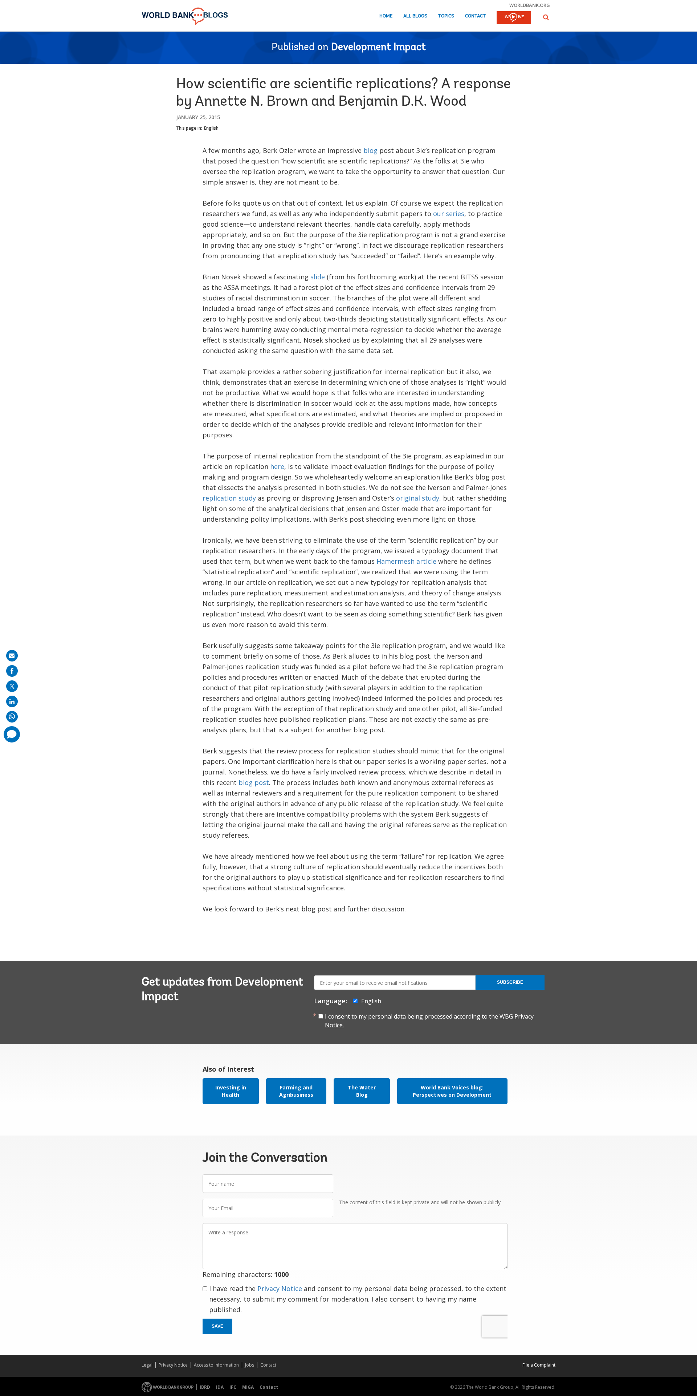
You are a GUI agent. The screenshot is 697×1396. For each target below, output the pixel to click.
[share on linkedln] (12, 701)
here (277, 466)
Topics (446, 16)
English (211, 128)
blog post (254, 782)
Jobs (249, 1365)
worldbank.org (529, 5)
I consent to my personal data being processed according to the (429, 1020)
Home (385, 16)
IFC (232, 1387)
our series (448, 213)
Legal (147, 1365)
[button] (546, 17)
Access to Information (216, 1365)
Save (217, 1326)
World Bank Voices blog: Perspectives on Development (452, 1091)
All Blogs (415, 16)
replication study (229, 498)
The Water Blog (362, 1091)
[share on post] (12, 686)
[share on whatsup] (12, 717)
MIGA (248, 1387)
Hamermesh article (406, 561)
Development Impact (378, 48)
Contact (475, 16)
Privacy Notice (279, 1288)
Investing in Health (230, 1091)
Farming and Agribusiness (296, 1091)
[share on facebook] (12, 671)
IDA (220, 1387)
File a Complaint (538, 1365)
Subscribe (510, 982)
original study (417, 498)
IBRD (205, 1387)
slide (317, 276)
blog (371, 150)
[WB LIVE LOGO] (514, 18)
